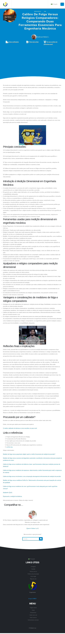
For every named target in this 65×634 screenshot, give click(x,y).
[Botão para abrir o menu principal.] (62, 4)
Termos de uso (33, 571)
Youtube (33, 569)
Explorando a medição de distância (12, 496)
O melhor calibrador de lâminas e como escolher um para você (20, 428)
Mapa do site (33, 579)
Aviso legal (33, 576)
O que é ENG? (32, 598)
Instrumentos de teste (33, 620)
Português (54, 4)
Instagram (33, 566)
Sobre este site (33, 615)
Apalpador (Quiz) (7, 492)
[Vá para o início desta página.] (32, 545)
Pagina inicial (37, 11)
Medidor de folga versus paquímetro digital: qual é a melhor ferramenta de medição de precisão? (29, 454)
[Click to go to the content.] (32, 80)
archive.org (9, 447)
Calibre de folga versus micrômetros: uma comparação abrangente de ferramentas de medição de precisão (32, 476)
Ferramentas (33, 612)
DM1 (45, 11)
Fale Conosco (33, 617)
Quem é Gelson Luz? (32, 528)
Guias (33, 610)
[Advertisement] (32, 58)
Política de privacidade (33, 574)
